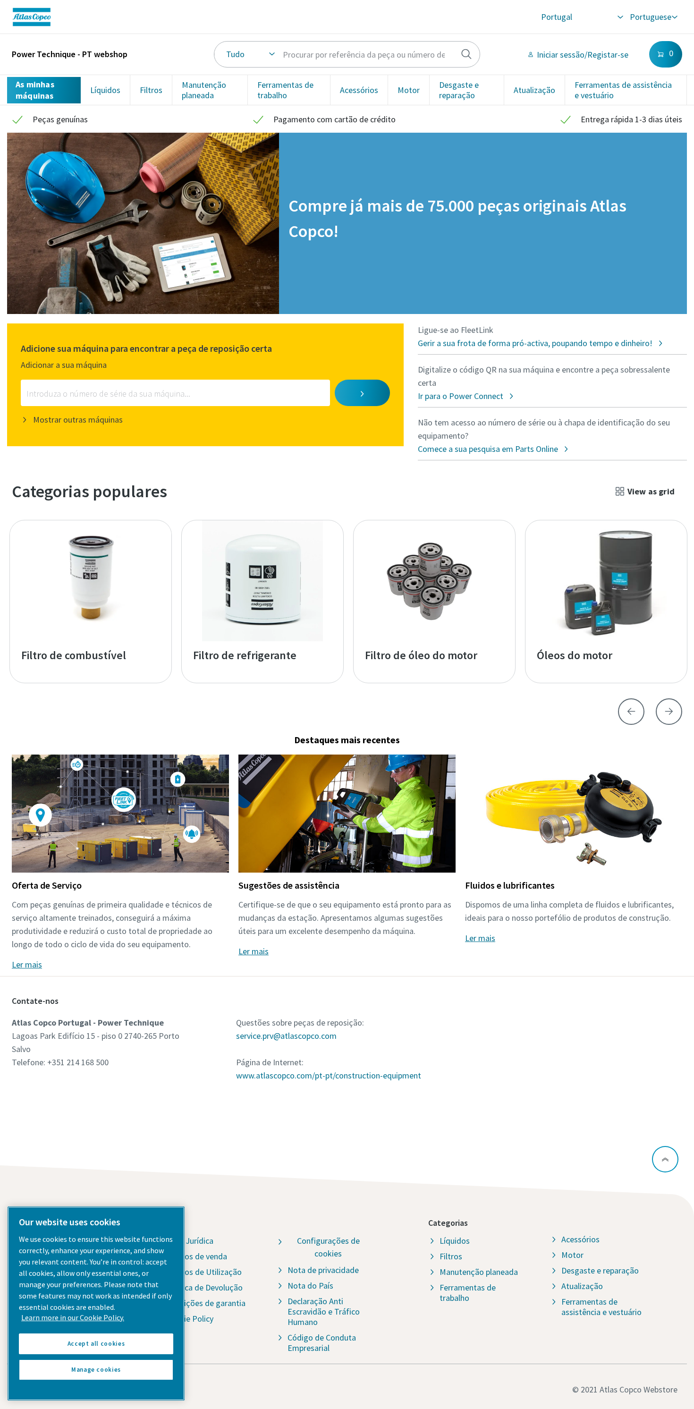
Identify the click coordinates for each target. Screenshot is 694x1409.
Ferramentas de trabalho (285, 90)
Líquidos (105, 90)
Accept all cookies (96, 1344)
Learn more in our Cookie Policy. (72, 1317)
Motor (409, 90)
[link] (152, 17)
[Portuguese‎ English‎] (653, 17)
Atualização (534, 90)
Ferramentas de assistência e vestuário (623, 90)
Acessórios (359, 90)
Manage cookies (96, 1370)
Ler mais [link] (27, 964)
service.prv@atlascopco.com (286, 1035)
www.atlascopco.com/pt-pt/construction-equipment (328, 1075)
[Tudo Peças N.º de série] (347, 54)
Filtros (151, 90)
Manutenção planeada (204, 90)
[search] (466, 54)
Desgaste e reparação (459, 90)
